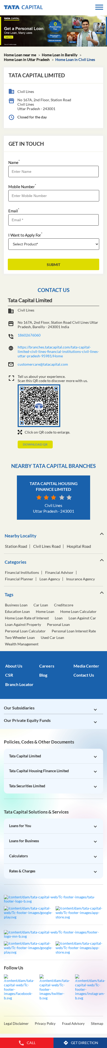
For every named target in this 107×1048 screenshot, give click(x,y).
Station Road (16, 546)
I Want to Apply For (25, 234)
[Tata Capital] (23, 7)
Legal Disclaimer (16, 1023)
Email (13, 210)
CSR (9, 674)
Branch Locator (19, 684)
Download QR (35, 444)
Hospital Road (79, 546)
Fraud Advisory (73, 1023)
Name (14, 162)
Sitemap (97, 1023)
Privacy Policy (45, 1023)
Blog (43, 674)
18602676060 (29, 335)
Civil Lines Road (47, 546)
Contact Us (83, 674)
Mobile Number (22, 186)
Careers (46, 665)
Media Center (86, 665)
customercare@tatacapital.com (43, 364)
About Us (13, 665)
